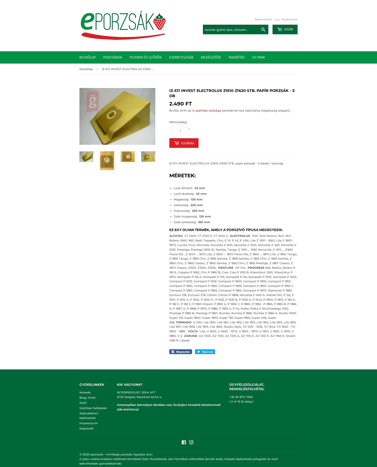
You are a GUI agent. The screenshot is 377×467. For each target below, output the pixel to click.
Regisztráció (290, 19)
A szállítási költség (205, 110)
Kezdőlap (87, 57)
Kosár (288, 29)
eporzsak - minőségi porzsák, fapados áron (121, 454)
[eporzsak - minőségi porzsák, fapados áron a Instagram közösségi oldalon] (191, 443)
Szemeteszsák (181, 57)
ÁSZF (83, 403)
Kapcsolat (86, 428)
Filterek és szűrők (146, 57)
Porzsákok (112, 57)
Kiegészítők (211, 57)
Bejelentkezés (263, 19)
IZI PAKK (258, 57)
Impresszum (88, 423)
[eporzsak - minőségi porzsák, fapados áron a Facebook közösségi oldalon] (184, 443)
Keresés (85, 392)
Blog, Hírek (87, 397)
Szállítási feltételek (93, 408)
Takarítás (236, 57)
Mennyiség (178, 122)
